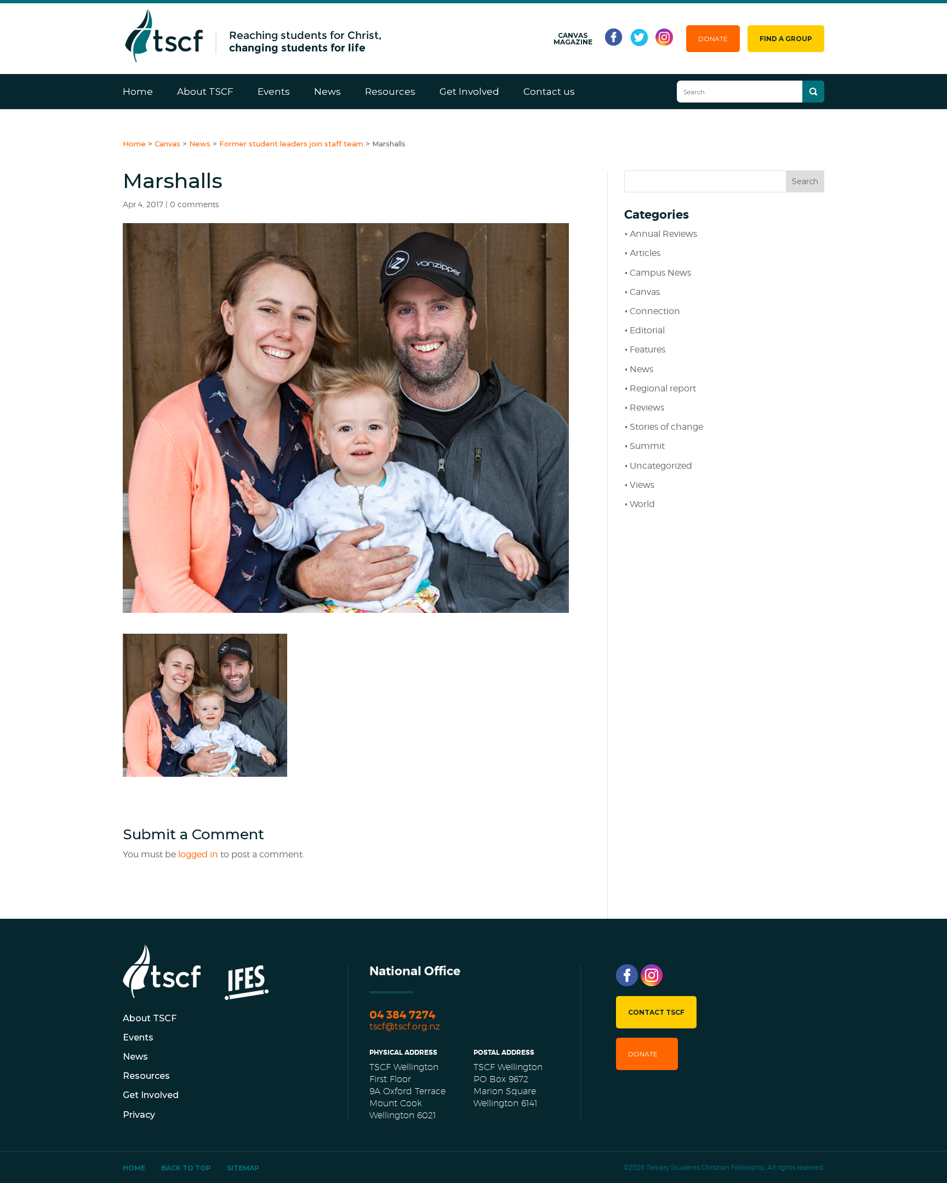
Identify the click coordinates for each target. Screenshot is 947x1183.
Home (138, 91)
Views (642, 485)
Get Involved (469, 91)
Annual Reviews (663, 234)
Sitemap (243, 1168)
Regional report (663, 388)
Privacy (139, 1115)
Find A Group (786, 39)
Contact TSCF (656, 1012)
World (642, 504)
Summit (647, 446)
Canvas (645, 292)
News (327, 91)
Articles (645, 253)
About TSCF (205, 91)
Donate (713, 39)
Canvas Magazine (573, 39)
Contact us (549, 91)
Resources (390, 91)
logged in (198, 854)
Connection (655, 311)
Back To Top (186, 1168)
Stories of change (666, 427)
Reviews (647, 407)
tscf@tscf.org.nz (404, 1026)
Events (274, 91)
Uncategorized (661, 465)
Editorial (647, 330)
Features (647, 349)
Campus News (660, 273)
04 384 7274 (402, 1015)
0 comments (194, 204)
